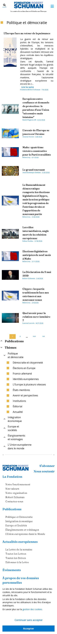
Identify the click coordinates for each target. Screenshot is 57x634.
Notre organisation (16, 492)
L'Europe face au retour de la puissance (27, 33)
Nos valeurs (12, 488)
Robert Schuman (14, 497)
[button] (7, 335)
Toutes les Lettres (15, 553)
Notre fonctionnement (17, 484)
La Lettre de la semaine (18, 549)
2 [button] (20, 336)
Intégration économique (19, 521)
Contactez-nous (14, 501)
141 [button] (43, 336)
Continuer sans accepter (29, 620)
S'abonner (47, 466)
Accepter (28, 628)
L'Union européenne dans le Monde (25, 533)
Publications (11, 509)
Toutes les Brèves (15, 558)
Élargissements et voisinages (22, 529)
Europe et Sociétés (16, 525)
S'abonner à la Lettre (17, 562)
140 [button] (34, 336)
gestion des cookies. (32, 609)
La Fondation (12, 476)
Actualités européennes (20, 542)
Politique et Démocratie (19, 516)
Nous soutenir (44, 471)
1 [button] (12, 336)
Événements (11, 570)
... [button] (27, 336)
